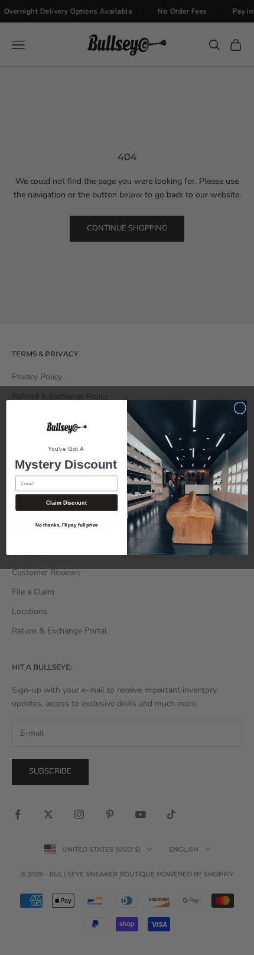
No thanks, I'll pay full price (66, 524)
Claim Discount (66, 502)
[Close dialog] (240, 407)
